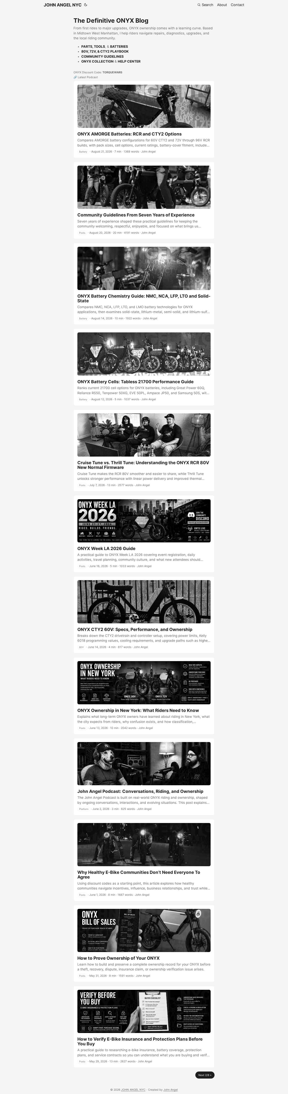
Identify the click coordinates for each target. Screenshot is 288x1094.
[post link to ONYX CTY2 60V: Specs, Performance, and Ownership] (144, 614)
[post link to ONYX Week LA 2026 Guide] (144, 533)
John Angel (170, 1089)
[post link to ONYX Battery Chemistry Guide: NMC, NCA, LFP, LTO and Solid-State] (144, 284)
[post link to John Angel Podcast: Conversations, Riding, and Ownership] (144, 776)
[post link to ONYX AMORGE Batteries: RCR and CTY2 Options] (144, 119)
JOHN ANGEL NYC (63, 4)
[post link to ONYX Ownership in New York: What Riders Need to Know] (144, 695)
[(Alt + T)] (85, 5)
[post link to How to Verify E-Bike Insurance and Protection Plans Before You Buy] (144, 1027)
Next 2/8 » (204, 1075)
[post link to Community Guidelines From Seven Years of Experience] (144, 200)
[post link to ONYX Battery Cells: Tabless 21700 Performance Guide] (144, 367)
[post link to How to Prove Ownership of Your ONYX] (144, 943)
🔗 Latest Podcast (85, 77)
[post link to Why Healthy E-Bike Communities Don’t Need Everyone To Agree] (144, 860)
